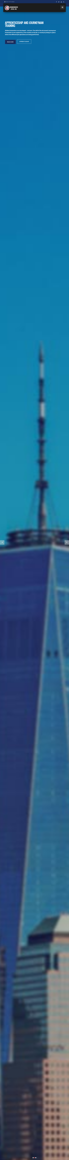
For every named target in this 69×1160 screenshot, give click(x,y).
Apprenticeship (24, 41)
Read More (10, 42)
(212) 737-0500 (9, 1)
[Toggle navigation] (62, 7)
